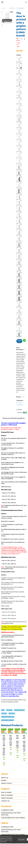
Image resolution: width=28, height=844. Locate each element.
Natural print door (19, 710)
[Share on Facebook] (24, 412)
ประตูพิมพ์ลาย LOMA (7, 810)
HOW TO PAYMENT (7, 795)
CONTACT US (5, 801)
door (3, 710)
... (6, 8)
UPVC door (12, 713)
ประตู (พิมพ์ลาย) (12, 8)
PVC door (4, 713)
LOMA (23, 397)
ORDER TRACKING (7, 798)
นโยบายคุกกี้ (3, 841)
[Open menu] (2, 2)
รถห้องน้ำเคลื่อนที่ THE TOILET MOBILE (13, 818)
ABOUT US (4, 778)
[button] (26, 2)
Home (3, 8)
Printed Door (19, 402)
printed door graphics (7, 720)
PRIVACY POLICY (6, 783)
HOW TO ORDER (6, 792)
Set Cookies (21, 839)
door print (9, 710)
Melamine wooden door (8, 717)
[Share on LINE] (26, 412)
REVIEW (3, 780)
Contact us (19, 341)
